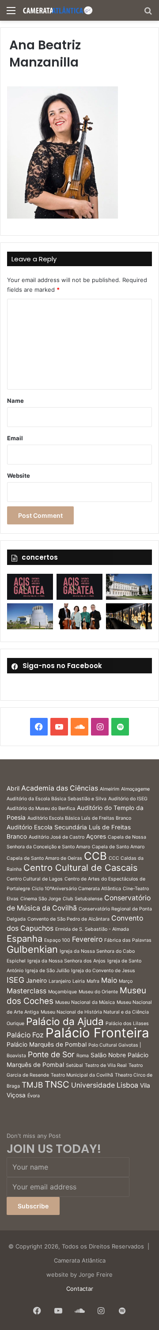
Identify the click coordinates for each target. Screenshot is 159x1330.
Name (15, 400)
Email (15, 438)
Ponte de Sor (51, 1054)
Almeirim (109, 789)
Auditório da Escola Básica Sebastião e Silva (56, 799)
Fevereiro (87, 939)
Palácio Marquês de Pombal (47, 1044)
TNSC (57, 1084)
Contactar (79, 1288)
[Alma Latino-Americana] (129, 616)
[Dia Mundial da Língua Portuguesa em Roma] (79, 616)
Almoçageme (135, 789)
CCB (95, 856)
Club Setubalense (82, 899)
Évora (33, 1096)
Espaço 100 (57, 940)
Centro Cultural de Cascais (80, 867)
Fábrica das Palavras (127, 940)
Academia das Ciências (59, 788)
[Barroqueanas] (129, 586)
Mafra (93, 981)
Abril (13, 788)
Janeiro (36, 980)
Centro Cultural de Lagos (35, 879)
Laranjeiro (60, 981)
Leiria (78, 981)
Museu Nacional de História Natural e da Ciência (95, 1012)
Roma (82, 1056)
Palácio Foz (25, 1035)
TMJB (32, 1084)
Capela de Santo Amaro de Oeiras (44, 858)
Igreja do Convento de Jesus (103, 970)
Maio (109, 980)
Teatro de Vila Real (106, 1065)
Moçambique (62, 992)
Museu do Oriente (98, 992)
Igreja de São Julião (47, 970)
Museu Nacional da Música (85, 1002)
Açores (96, 836)
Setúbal (74, 1065)
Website (18, 475)
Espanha (24, 938)
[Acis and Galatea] (30, 587)
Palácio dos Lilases (127, 1023)
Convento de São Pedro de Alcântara (68, 919)
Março (125, 981)
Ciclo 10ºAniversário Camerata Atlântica (76, 889)
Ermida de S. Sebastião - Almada (92, 929)
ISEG (15, 979)
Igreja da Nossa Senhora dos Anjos (66, 961)
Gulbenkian (32, 949)
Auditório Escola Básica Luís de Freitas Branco (79, 818)
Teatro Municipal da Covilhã (82, 1075)
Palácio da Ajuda (65, 1021)
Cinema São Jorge (40, 899)
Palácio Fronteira (97, 1032)
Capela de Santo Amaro (118, 847)
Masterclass (26, 991)
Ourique (15, 1023)
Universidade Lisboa (104, 1085)
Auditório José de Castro (56, 837)
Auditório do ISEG (128, 799)
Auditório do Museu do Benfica (41, 808)
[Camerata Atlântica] (57, 10)
